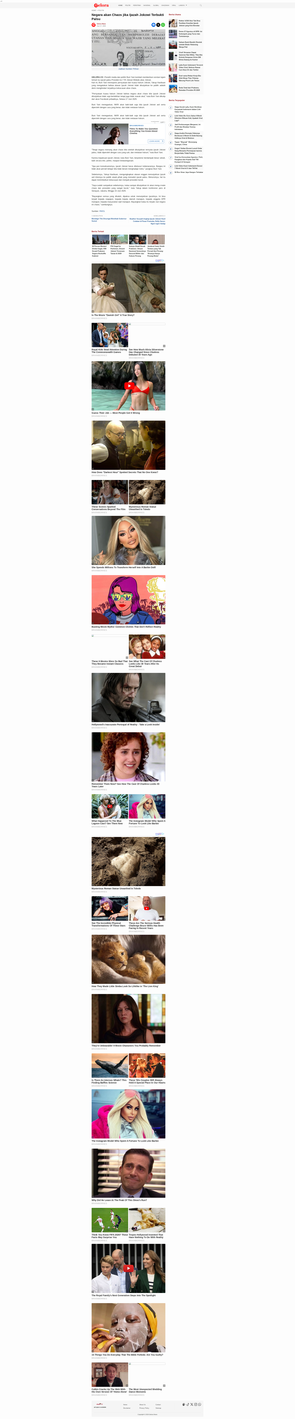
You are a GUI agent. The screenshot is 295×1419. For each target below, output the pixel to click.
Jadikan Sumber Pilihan (128, 69)
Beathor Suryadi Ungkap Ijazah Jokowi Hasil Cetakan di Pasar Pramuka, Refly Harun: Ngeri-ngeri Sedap (147, 221)
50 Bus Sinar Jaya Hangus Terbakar (189, 172)
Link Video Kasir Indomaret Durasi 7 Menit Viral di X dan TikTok (188, 167)
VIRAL (174, 5)
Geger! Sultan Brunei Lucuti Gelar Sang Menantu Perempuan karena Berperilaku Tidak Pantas (188, 150)
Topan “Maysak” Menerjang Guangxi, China (186, 143)
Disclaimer (126, 1408)
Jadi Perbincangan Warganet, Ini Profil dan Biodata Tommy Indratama (188, 126)
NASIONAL (146, 5)
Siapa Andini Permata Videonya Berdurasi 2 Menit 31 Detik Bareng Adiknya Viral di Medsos (188, 135)
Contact (158, 1405)
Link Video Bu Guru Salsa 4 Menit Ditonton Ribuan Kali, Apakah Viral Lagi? (188, 118)
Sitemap (158, 1408)
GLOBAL (156, 5)
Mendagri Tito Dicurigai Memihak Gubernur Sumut (109, 220)
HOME (120, 5)
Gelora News (153, 1414)
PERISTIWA (137, 5)
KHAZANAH (165, 5)
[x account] (191, 1405)
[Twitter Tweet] (158, 25)
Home (125, 1405)
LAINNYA (182, 5)
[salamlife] (184, 1405)
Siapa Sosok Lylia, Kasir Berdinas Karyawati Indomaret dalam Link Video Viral (188, 109)
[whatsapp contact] (199, 1405)
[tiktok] (187, 1405)
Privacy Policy (144, 1408)
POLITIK (127, 5)
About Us (142, 1405)
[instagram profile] (195, 1405)
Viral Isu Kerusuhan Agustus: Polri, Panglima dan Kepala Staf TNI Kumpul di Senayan (189, 159)
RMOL (102, 211)
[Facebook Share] (154, 25)
